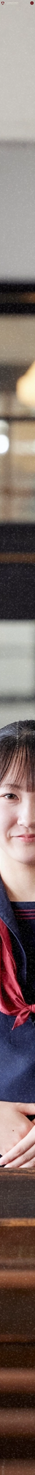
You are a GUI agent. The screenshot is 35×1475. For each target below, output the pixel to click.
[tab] (33, 734)
